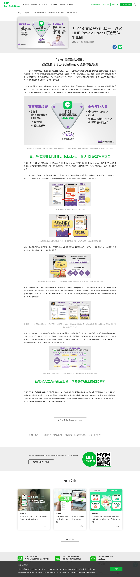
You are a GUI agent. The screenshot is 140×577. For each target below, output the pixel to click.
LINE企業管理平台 (95, 435)
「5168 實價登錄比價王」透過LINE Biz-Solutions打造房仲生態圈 (54, 13)
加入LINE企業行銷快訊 (41, 462)
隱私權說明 (90, 572)
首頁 (19, 13)
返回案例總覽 (70, 539)
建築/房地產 (58, 435)
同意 (116, 569)
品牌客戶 (48, 435)
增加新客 (69, 435)
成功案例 (26, 13)
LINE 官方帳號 (80, 435)
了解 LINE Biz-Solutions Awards (70, 420)
